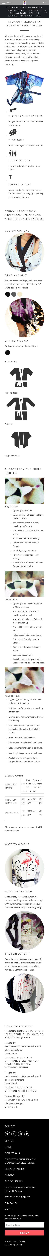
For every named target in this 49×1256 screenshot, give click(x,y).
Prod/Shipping (14, 1181)
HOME (8, 1147)
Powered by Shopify (13, 1244)
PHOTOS (9, 1175)
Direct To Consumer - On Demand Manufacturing (20, 1161)
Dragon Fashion (18, 1241)
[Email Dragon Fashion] (27, 1133)
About (9, 1209)
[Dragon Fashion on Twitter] (8, 1133)
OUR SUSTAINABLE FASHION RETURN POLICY (20, 1189)
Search (9, 1140)
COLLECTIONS (12, 1153)
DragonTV (11, 1203)
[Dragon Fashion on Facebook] (14, 1133)
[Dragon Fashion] (24, 2)
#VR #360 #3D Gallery (18, 1197)
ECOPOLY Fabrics (15, 1169)
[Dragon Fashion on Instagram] (21, 1133)
